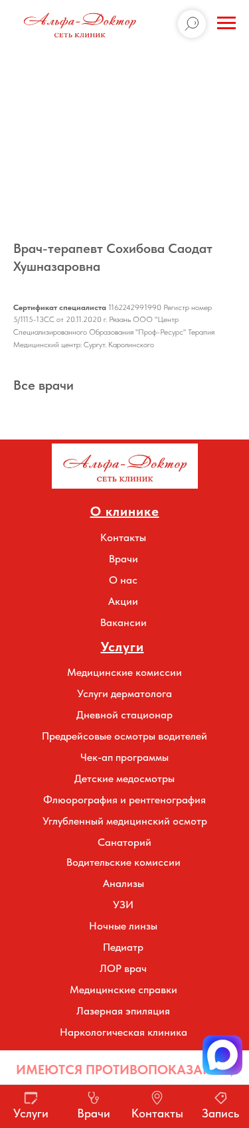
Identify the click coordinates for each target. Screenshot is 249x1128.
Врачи (123, 558)
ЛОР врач (123, 968)
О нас (123, 580)
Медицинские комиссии (124, 672)
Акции (123, 601)
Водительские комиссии (123, 862)
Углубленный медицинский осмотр (124, 821)
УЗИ (123, 904)
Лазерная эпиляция (123, 1011)
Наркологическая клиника (123, 1032)
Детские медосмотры (124, 778)
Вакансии (123, 622)
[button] (222, 1055)
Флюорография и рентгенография (124, 799)
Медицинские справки (123, 989)
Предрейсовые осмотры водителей (124, 736)
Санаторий (124, 842)
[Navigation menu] (226, 23)
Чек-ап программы (124, 757)
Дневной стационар (124, 714)
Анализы (123, 883)
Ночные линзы (123, 926)
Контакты (123, 537)
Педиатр (123, 947)
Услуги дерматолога (124, 693)
